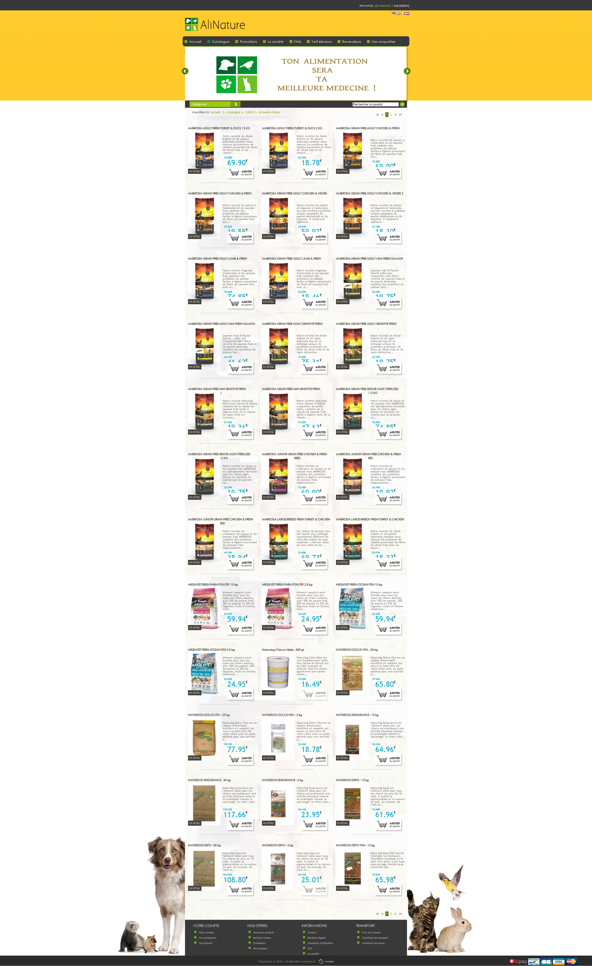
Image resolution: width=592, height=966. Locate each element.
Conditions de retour (373, 943)
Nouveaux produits (263, 932)
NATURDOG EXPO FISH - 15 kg (355, 845)
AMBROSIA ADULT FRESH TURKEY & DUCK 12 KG (219, 128)
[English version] (398, 14)
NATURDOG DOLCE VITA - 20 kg (357, 650)
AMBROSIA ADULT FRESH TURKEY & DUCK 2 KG (292, 128)
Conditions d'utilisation (320, 943)
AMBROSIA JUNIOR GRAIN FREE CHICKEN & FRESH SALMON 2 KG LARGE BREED (368, 456)
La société (276, 41)
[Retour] (215, 32)
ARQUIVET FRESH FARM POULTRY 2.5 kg (287, 584)
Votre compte (206, 932)
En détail (194, 171)
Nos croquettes (383, 41)
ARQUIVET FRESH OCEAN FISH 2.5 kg (211, 650)
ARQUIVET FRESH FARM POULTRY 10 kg (213, 584)
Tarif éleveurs (321, 41)
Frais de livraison (371, 932)
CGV (310, 948)
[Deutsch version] (393, 14)
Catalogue (220, 41)
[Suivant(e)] (407, 71)
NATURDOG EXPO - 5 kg (277, 845)
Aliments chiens (269, 112)
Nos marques (260, 948)
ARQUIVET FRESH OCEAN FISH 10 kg (359, 584)
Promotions (248, 41)
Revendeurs (351, 41)
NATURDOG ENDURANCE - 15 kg (357, 715)
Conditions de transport (375, 938)
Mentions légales (317, 938)
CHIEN (249, 112)
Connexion (383, 5)
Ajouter (246, 173)
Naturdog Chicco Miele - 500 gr (283, 650)
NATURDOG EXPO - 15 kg (352, 780)
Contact (312, 932)
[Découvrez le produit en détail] (204, 172)
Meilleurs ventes (262, 938)
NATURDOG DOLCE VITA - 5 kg (282, 715)
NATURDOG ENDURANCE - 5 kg (282, 780)
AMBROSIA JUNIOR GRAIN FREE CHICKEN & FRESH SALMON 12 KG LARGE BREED (294, 456)
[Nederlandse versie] (407, 14)
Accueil (195, 41)
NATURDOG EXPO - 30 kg (204, 845)
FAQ (297, 41)
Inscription (401, 5)
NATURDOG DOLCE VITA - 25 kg (209, 715)
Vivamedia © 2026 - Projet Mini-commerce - (288, 961)
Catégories (199, 104)
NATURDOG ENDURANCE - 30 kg (209, 780)
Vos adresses (206, 943)
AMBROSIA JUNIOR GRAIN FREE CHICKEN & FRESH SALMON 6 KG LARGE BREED (220, 521)
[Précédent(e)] (185, 71)
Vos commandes (207, 938)
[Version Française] (403, 14)
